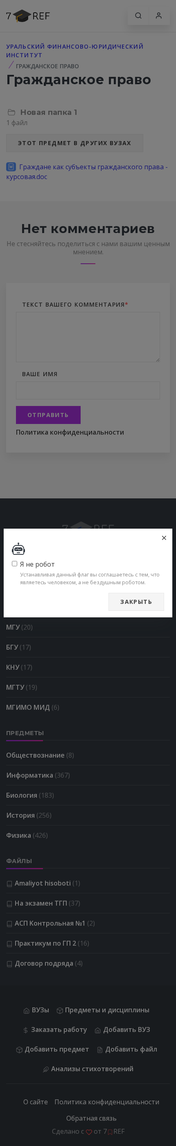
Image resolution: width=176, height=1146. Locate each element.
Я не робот (37, 564)
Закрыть (136, 602)
